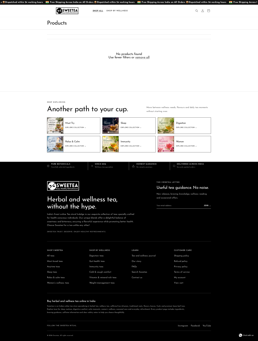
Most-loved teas (55, 261)
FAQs (134, 267)
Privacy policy (180, 267)
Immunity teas (96, 267)
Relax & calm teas (56, 278)
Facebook (195, 326)
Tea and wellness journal (144, 256)
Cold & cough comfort (100, 272)
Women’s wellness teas (58, 283)
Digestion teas (96, 256)
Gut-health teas (97, 261)
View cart (178, 283)
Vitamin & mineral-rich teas (103, 278)
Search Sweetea (139, 272)
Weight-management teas (102, 283)
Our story (136, 261)
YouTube (207, 326)
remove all (142, 57)
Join (207, 205)
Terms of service (182, 272)
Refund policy (180, 261)
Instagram (183, 326)
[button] (197, 11)
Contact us (137, 278)
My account (180, 278)
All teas (50, 256)
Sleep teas (52, 272)
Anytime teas (53, 267)
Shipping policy (181, 256)
